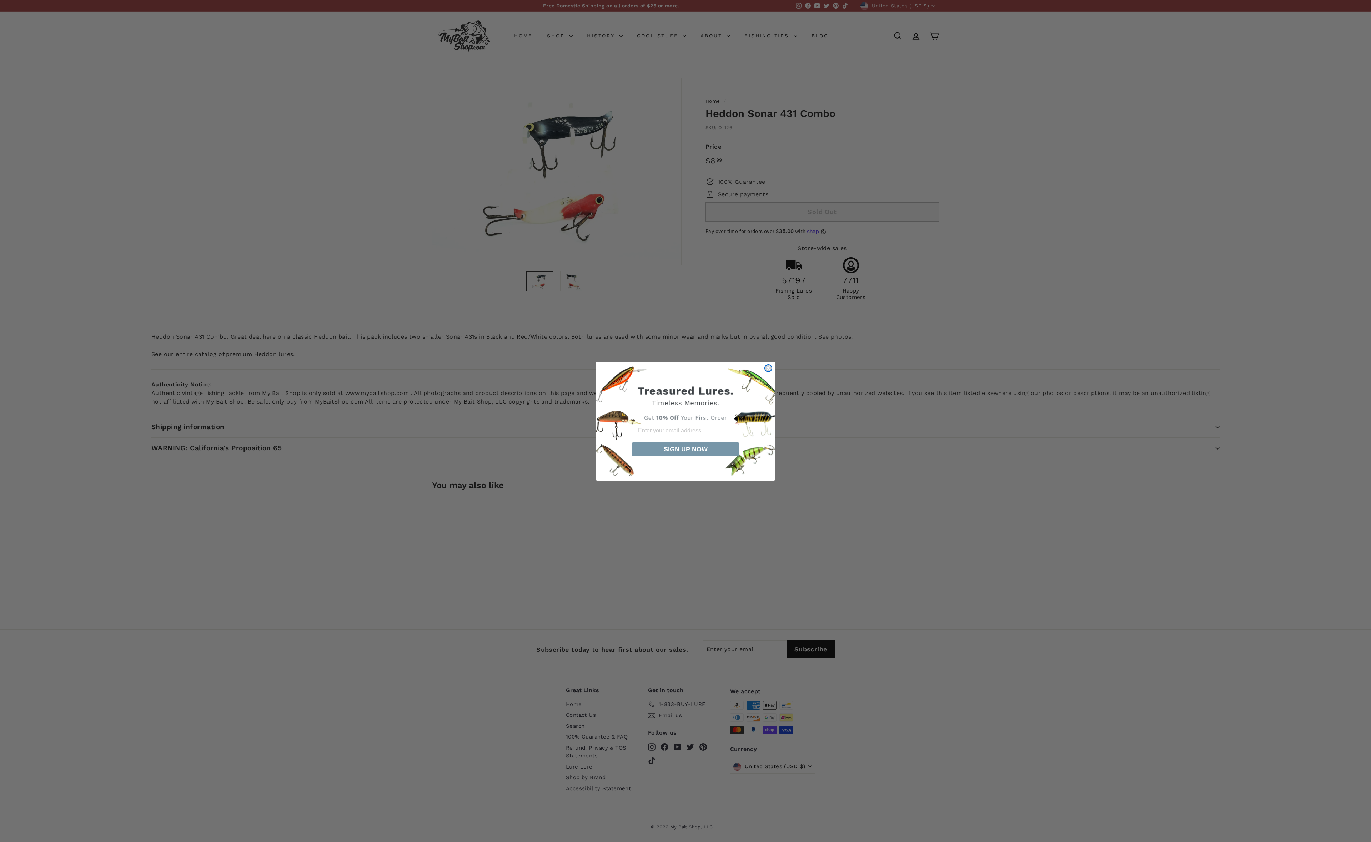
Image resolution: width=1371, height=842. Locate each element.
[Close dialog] (768, 368)
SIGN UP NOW (686, 449)
